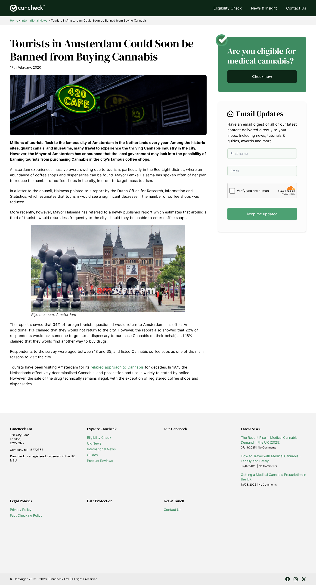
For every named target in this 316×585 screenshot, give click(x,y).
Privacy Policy (20, 510)
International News (34, 20)
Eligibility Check (228, 8)
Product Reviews (100, 461)
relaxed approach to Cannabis (117, 367)
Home (14, 20)
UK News (94, 443)
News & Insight (264, 8)
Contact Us (296, 8)
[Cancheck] (27, 8)
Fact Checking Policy (26, 515)
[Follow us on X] (303, 579)
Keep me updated (262, 214)
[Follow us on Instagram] (295, 579)
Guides (92, 455)
